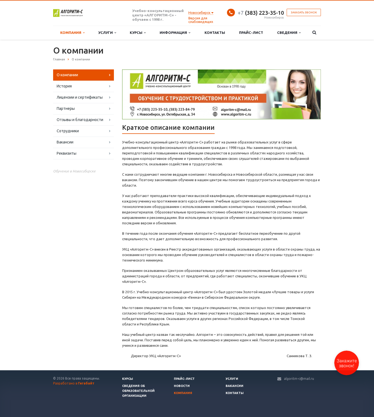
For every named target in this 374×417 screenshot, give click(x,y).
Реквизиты (66, 153)
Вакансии (65, 142)
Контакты (215, 32)
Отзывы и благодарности (80, 120)
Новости (182, 385)
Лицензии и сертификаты (80, 97)
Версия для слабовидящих (200, 20)
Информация (174, 32)
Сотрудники (68, 131)
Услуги (106, 32)
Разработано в (73, 383)
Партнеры (66, 108)
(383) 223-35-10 (261, 13)
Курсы (137, 32)
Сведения (288, 32)
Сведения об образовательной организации (138, 390)
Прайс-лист (251, 32)
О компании (67, 75)
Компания (71, 32)
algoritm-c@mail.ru (299, 378)
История (64, 86)
